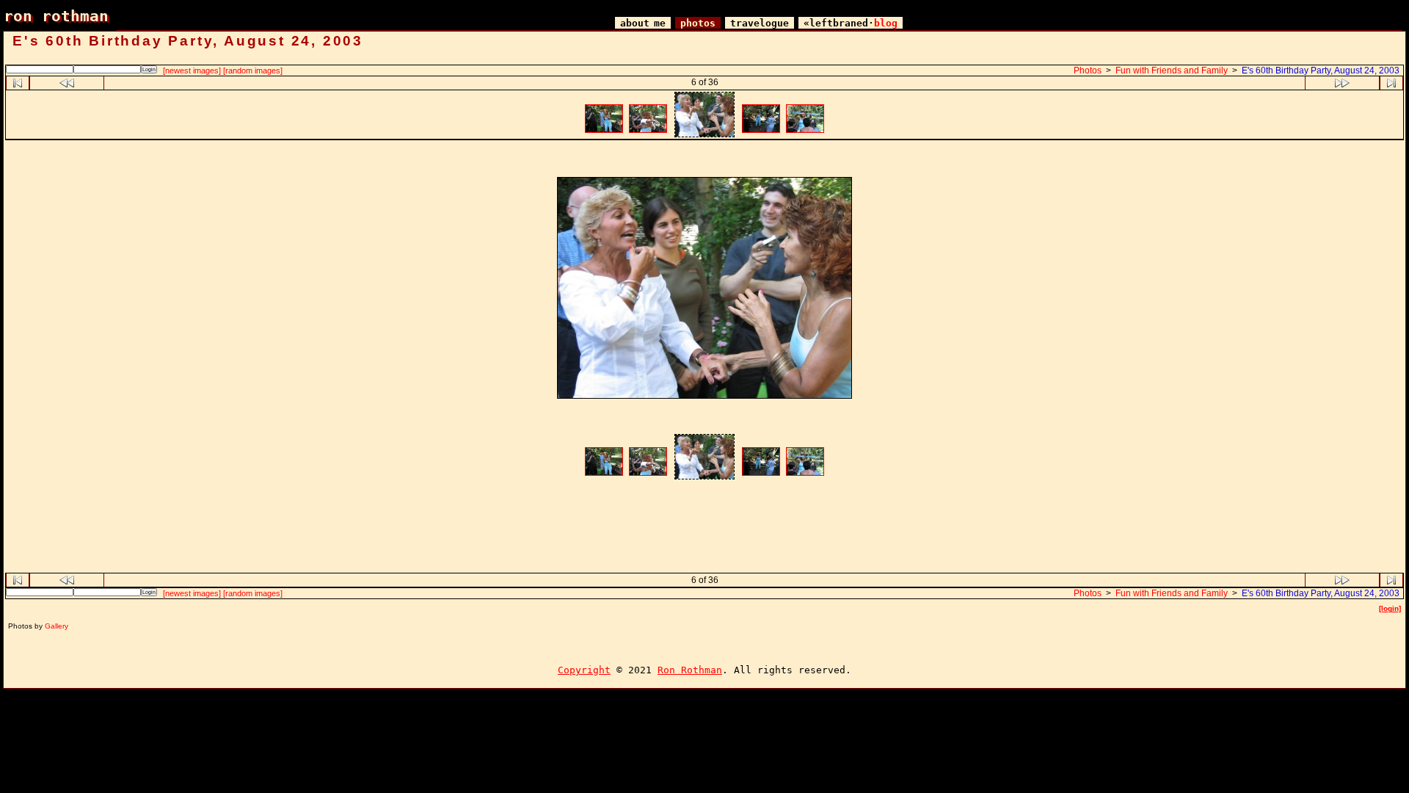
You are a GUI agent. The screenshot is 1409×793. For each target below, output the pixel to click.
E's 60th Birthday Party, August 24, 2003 (1320, 70)
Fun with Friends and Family (1171, 70)
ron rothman (56, 16)
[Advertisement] (704, 160)
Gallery (56, 626)
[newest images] (192, 70)
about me (643, 23)
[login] (1390, 608)
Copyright (584, 670)
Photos (1088, 70)
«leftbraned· (851, 23)
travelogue (759, 23)
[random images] (253, 70)
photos (698, 23)
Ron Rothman (690, 670)
